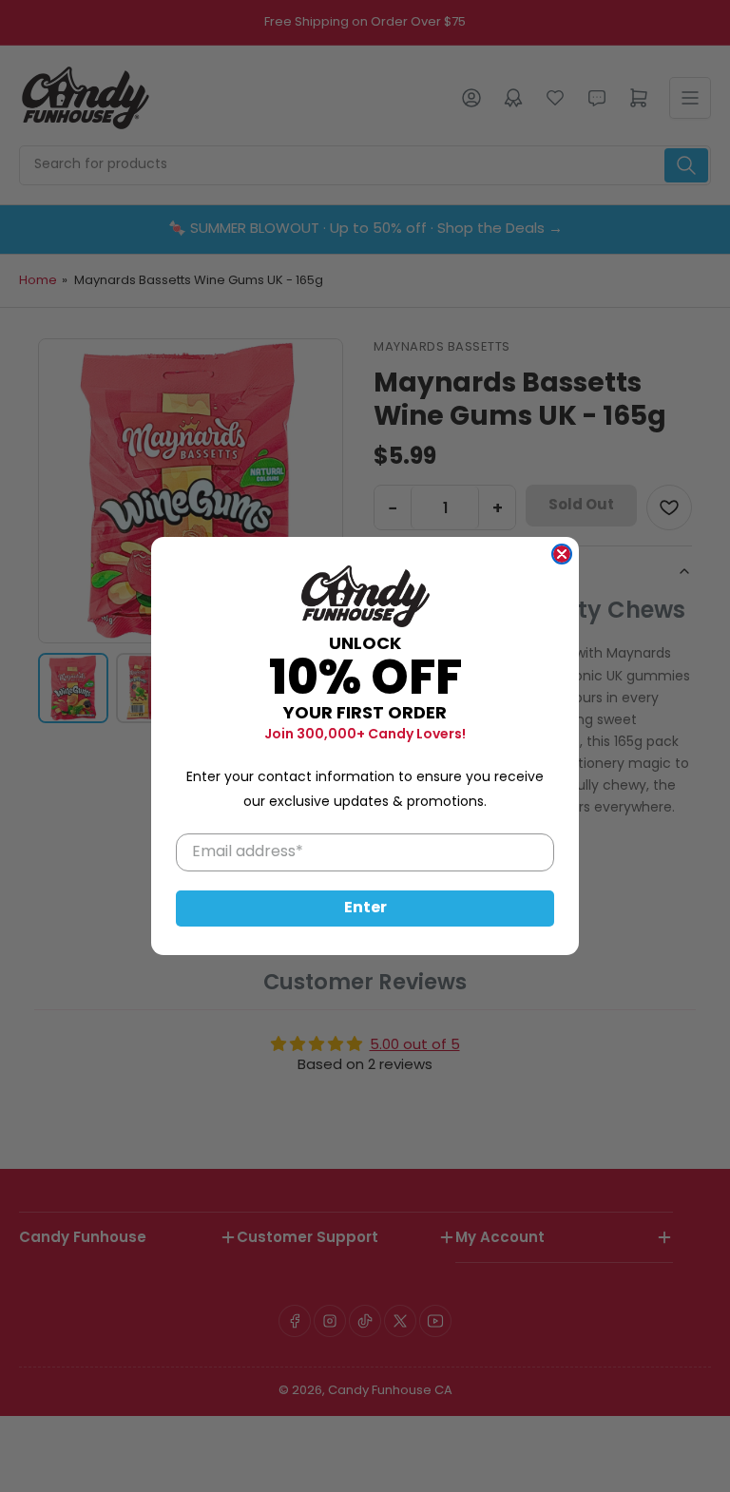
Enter (365, 908)
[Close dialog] (561, 554)
